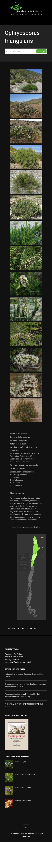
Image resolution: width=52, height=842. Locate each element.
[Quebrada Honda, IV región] (26, 258)
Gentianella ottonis (23, 787)
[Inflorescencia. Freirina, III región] (26, 360)
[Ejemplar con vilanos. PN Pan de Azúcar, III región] (26, 410)
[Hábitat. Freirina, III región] (26, 131)
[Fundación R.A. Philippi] (26, 8)
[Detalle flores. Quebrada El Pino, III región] (26, 385)
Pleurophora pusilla (23, 800)
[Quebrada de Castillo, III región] (26, 309)
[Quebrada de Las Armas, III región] (26, 207)
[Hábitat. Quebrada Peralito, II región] (26, 81)
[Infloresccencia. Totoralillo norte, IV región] (26, 334)
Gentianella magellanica (25, 774)
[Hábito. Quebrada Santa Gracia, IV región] (26, 157)
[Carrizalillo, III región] (26, 233)
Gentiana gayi (20, 761)
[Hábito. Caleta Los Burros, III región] (26, 182)
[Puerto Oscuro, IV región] (26, 284)
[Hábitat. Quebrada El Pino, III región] (26, 106)
